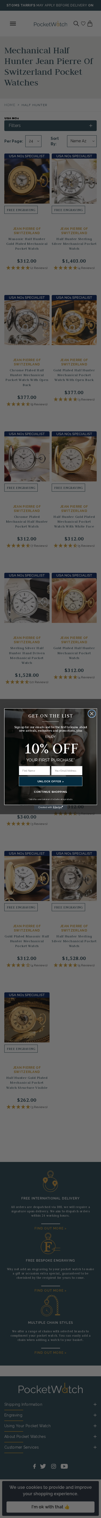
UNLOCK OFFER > (50, 781)
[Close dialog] (91, 713)
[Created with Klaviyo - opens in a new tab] (50, 807)
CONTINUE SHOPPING (50, 791)
